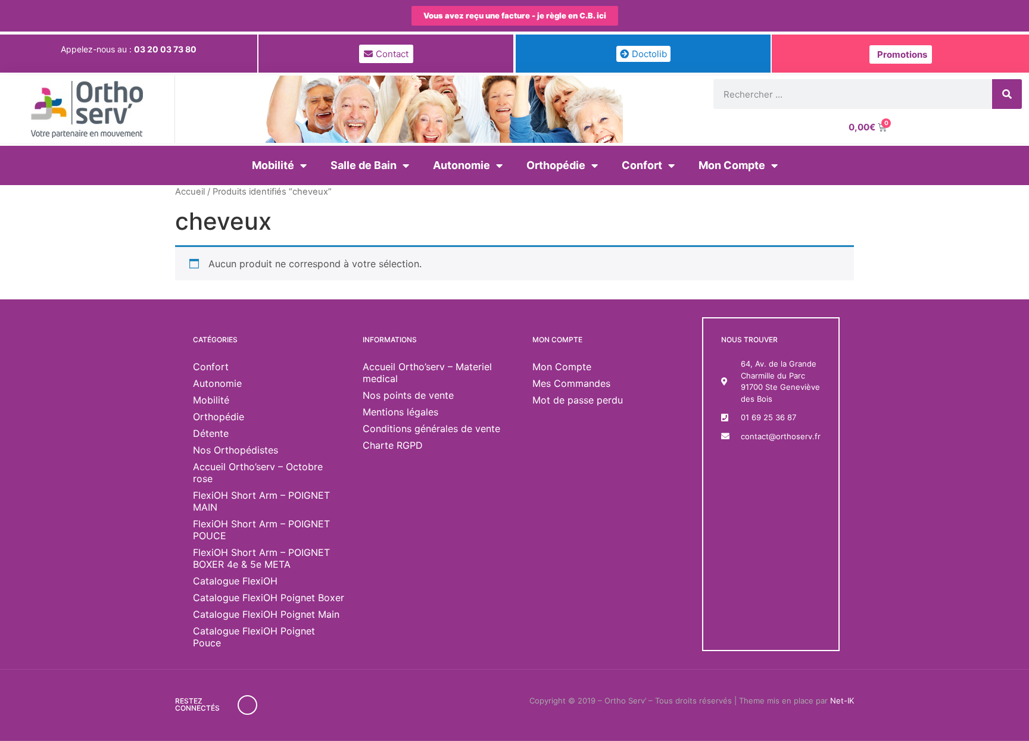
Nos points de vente (408, 395)
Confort (642, 165)
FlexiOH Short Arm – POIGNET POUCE (261, 530)
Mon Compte (732, 165)
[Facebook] (248, 705)
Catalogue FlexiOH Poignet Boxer (268, 598)
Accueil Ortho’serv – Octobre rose (258, 472)
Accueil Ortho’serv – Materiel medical (427, 372)
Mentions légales (400, 412)
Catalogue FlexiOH (235, 581)
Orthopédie (555, 165)
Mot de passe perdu (577, 400)
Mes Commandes (571, 383)
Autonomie (461, 165)
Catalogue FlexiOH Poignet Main (266, 614)
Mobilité (273, 165)
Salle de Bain (363, 165)
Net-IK (842, 700)
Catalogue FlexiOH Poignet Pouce (254, 637)
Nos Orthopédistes (235, 450)
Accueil (190, 191)
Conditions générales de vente (431, 428)
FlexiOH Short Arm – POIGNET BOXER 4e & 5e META (261, 558)
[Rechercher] (1007, 94)
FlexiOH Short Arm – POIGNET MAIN (261, 501)
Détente (211, 433)
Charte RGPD (393, 445)
